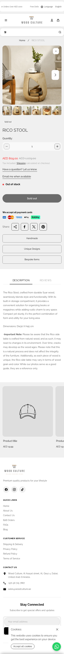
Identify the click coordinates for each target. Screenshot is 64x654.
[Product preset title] (27, 411)
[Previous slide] (8, 75)
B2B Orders (9, 520)
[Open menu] (6, 20)
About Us (8, 510)
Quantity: (7, 138)
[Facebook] (6, 489)
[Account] (52, 20)
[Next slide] (55, 75)
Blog (5, 529)
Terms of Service (11, 558)
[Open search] (59, 32)
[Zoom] (56, 51)
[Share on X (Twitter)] (34, 227)
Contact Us (9, 515)
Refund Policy (10, 553)
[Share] (15, 227)
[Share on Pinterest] (43, 227)
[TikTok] (22, 489)
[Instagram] (14, 489)
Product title (10, 440)
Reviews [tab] (46, 280)
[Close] (57, 629)
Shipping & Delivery (13, 544)
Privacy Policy (10, 549)
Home (22, 40)
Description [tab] (21, 280)
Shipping (21, 163)
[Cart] (58, 20)
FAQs (5, 525)
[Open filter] (5, 32)
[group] (7, 110)
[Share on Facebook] (24, 227)
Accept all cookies (22, 646)
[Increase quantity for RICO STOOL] (57, 146)
